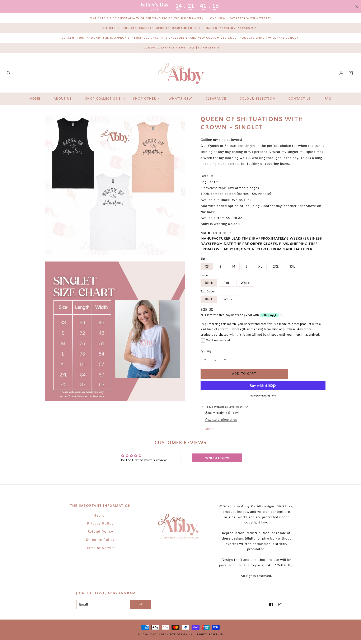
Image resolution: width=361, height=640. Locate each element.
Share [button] (209, 428)
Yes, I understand (218, 340)
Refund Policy (100, 531)
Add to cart (244, 373)
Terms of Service (100, 548)
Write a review (217, 458)
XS (207, 266)
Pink (227, 282)
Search (100, 515)
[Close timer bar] (356, 6)
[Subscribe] (140, 604)
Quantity (206, 351)
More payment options (263, 395)
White (245, 282)
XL (260, 266)
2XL (276, 266)
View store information (221, 419)
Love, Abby (157, 634)
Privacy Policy (100, 523)
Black (209, 282)
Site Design (179, 634)
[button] (8, 73)
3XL (292, 266)
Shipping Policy (100, 539)
